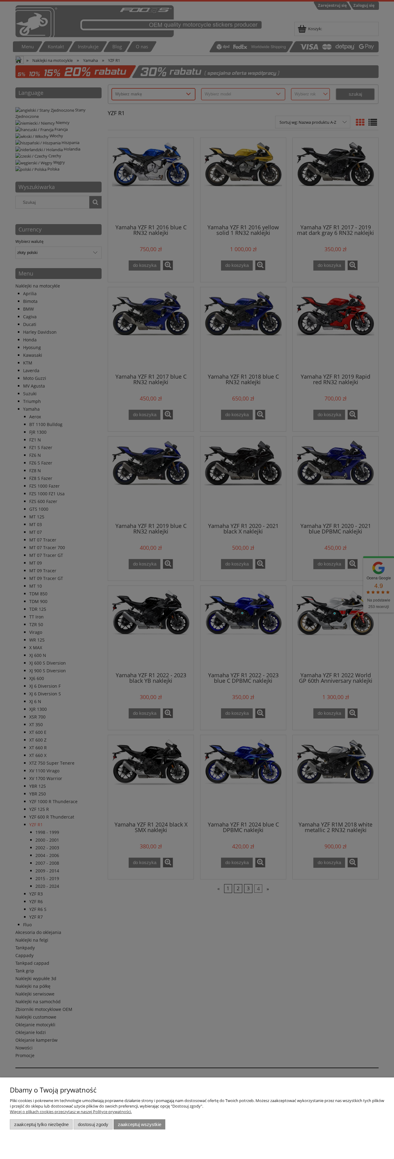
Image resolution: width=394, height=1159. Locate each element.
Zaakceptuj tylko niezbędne (41, 1124)
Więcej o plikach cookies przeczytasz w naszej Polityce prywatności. (71, 1111)
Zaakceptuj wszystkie (139, 1124)
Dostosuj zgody (93, 1124)
